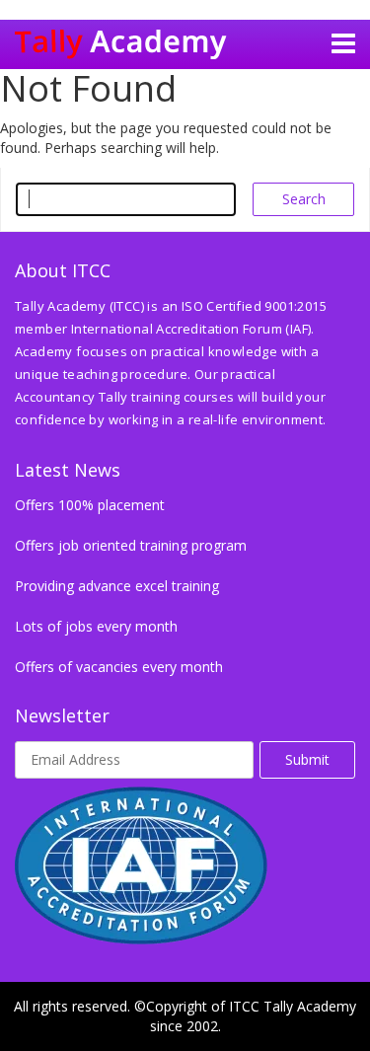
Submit (307, 759)
